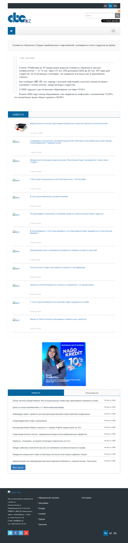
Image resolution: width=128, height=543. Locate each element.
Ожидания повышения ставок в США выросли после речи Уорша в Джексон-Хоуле (50, 454)
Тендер (42, 508)
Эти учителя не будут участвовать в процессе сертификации (57, 267)
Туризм (42, 519)
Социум (42, 513)
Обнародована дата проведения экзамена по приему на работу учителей (63, 250)
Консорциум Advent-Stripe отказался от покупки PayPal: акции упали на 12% (47, 427)
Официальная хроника (49, 497)
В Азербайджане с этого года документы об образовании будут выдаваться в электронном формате (71, 232)
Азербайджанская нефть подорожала (30, 420)
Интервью (86, 497)
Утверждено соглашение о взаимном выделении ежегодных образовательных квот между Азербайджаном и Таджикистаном (71, 141)
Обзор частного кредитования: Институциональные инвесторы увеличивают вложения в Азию (55, 400)
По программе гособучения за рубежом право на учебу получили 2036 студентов (66, 213)
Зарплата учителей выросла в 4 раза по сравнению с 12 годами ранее (62, 284)
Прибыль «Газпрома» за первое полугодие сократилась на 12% (42, 441)
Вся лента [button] (18, 467)
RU (110, 5)
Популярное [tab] (92, 392)
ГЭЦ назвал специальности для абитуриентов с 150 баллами (58, 179)
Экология (43, 524)
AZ (105, 5)
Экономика (43, 503)
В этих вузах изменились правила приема (49, 196)
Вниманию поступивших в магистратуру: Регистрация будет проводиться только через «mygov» (69, 161)
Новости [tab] (18, 114)
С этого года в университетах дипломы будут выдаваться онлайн (59, 302)
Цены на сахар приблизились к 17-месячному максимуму (38, 407)
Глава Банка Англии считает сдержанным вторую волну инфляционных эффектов (50, 434)
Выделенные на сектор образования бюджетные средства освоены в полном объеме (69, 123)
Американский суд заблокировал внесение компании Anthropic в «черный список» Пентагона (55, 461)
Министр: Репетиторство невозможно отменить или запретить (58, 319)
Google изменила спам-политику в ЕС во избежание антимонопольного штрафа (49, 447)
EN (115, 5)
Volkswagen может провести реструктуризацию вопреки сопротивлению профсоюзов (51, 414)
